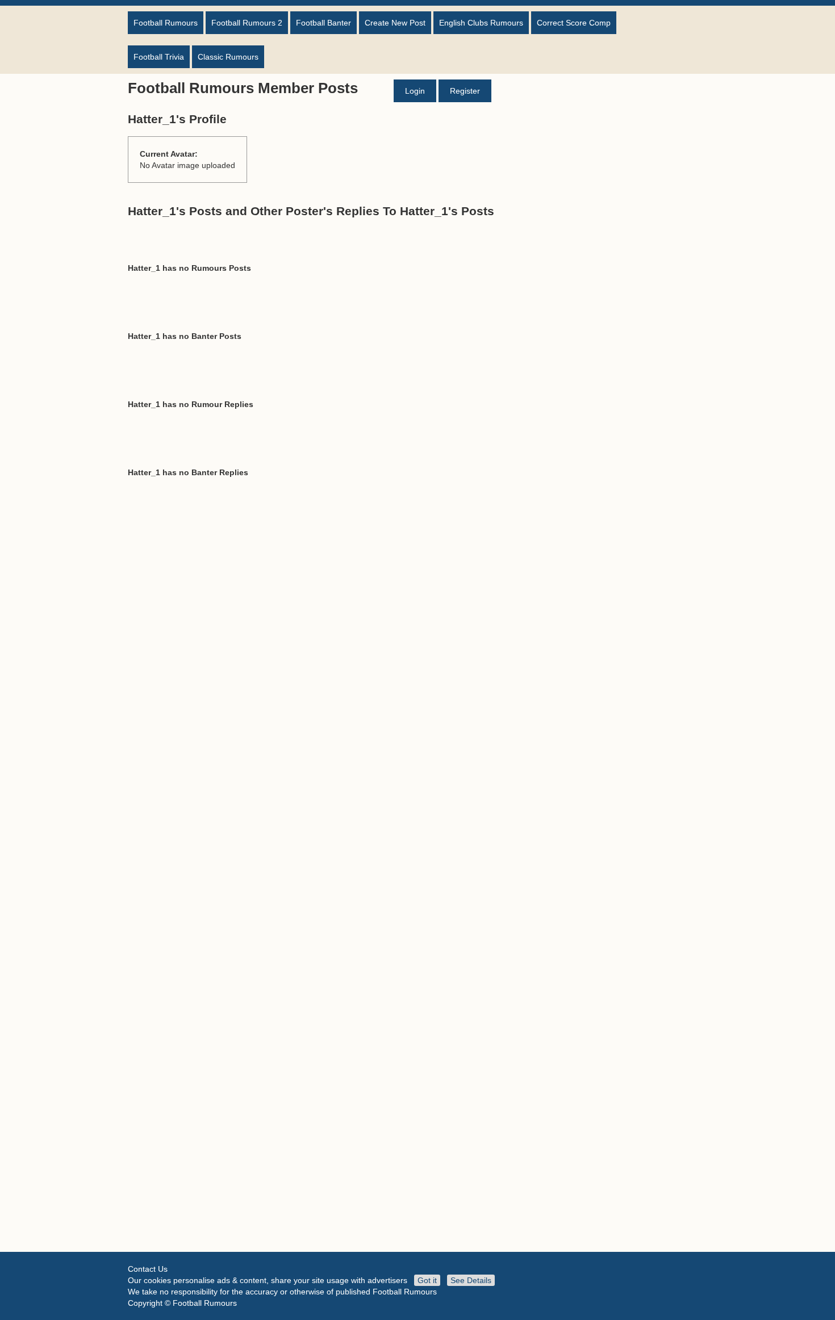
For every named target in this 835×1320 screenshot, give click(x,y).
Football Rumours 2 (246, 22)
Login (415, 90)
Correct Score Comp (574, 22)
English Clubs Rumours (481, 22)
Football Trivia (158, 56)
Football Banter (323, 22)
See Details (470, 1280)
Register (465, 90)
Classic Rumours (228, 56)
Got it (427, 1280)
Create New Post (395, 22)
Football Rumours (165, 22)
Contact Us (148, 1268)
